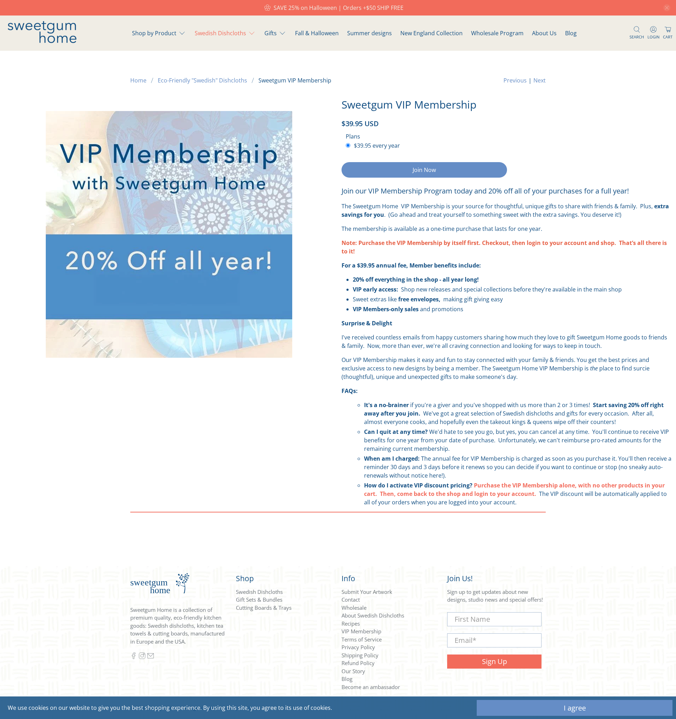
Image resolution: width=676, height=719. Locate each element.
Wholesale (354, 607)
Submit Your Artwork (367, 591)
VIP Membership (361, 631)
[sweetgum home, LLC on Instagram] (142, 656)
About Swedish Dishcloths (373, 615)
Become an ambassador (371, 686)
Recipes (351, 623)
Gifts (270, 33)
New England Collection (431, 33)
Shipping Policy (360, 655)
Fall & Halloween (317, 33)
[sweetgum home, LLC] (42, 41)
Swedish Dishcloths (220, 33)
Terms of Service (362, 639)
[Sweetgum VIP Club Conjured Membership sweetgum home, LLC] (169, 234)
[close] (666, 7)
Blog (571, 33)
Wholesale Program (497, 33)
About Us (544, 33)
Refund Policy (358, 662)
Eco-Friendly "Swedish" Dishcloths (202, 80)
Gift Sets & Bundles (259, 599)
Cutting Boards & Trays (264, 607)
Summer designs (369, 33)
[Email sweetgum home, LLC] (150, 656)
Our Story (353, 671)
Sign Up (494, 661)
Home (138, 80)
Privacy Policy (358, 647)
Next (539, 80)
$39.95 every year (377, 145)
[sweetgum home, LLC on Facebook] (133, 656)
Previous (515, 80)
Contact (351, 599)
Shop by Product (154, 33)
